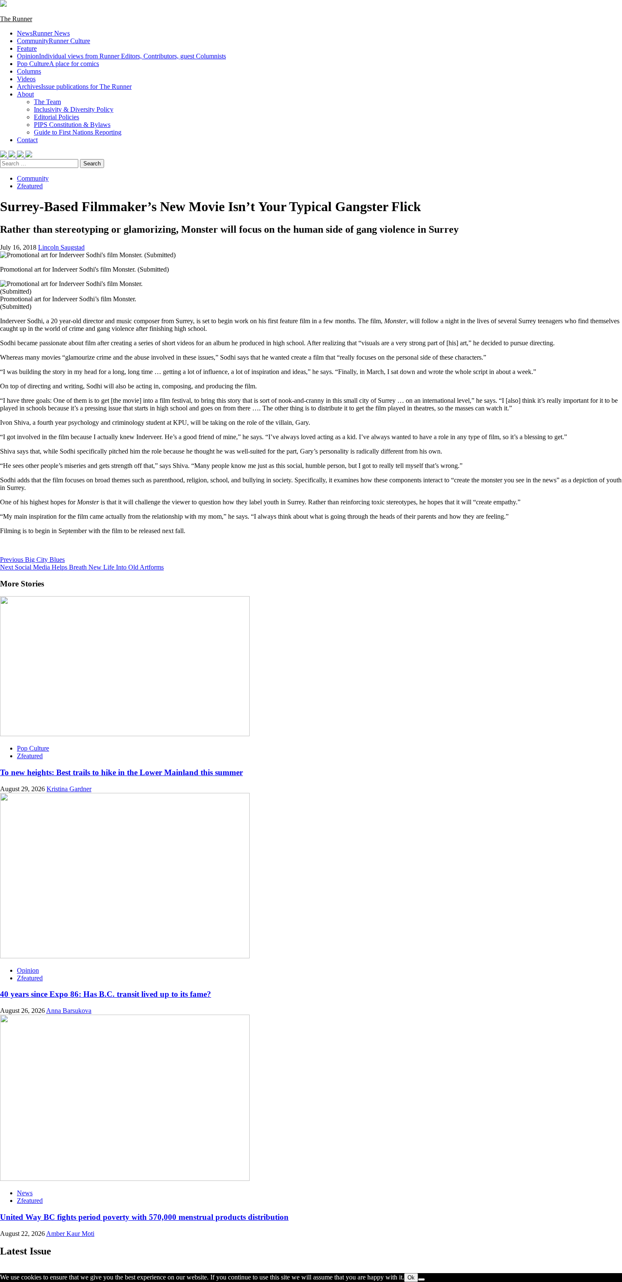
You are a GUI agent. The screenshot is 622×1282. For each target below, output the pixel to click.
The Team (47, 101)
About (25, 94)
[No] (421, 1279)
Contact (27, 139)
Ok (411, 1277)
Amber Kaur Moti (70, 1233)
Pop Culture (58, 63)
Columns (29, 71)
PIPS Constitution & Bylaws (72, 124)
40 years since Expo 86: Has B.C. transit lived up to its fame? (105, 994)
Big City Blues (32, 559)
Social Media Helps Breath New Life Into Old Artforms (82, 567)
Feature (27, 48)
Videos (26, 79)
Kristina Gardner (69, 788)
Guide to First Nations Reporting (77, 132)
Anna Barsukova (68, 1010)
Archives (74, 86)
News (43, 33)
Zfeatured (30, 186)
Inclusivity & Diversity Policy (73, 109)
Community (53, 40)
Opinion (121, 56)
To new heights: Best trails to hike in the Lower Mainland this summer (121, 772)
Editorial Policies (56, 117)
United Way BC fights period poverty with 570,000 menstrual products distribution (144, 1217)
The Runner (16, 18)
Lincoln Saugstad (61, 247)
